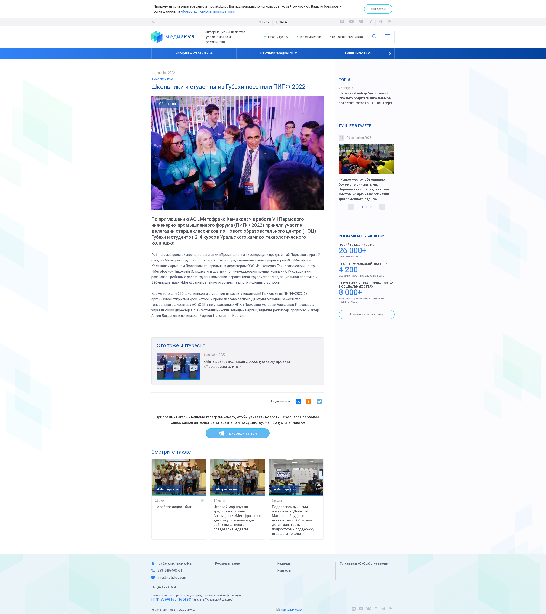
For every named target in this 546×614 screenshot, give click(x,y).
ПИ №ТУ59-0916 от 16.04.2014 (172, 599)
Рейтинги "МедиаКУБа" (278, 53)
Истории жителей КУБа (194, 53)
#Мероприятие (162, 79)
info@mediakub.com (172, 577)
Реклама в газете (227, 563)
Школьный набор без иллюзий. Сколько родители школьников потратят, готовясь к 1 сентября (365, 98)
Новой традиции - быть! (174, 507)
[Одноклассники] (370, 22)
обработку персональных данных (208, 11)
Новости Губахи (278, 37)
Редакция (284, 563)
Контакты (284, 570)
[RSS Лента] (390, 22)
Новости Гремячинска (347, 37)
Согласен (378, 9)
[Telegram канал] (380, 22)
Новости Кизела (310, 37)
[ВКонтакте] (361, 22)
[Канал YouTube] (351, 22)
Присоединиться (242, 433)
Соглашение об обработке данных (364, 563)
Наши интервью (358, 53)
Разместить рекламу (366, 314)
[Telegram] (319, 401)
